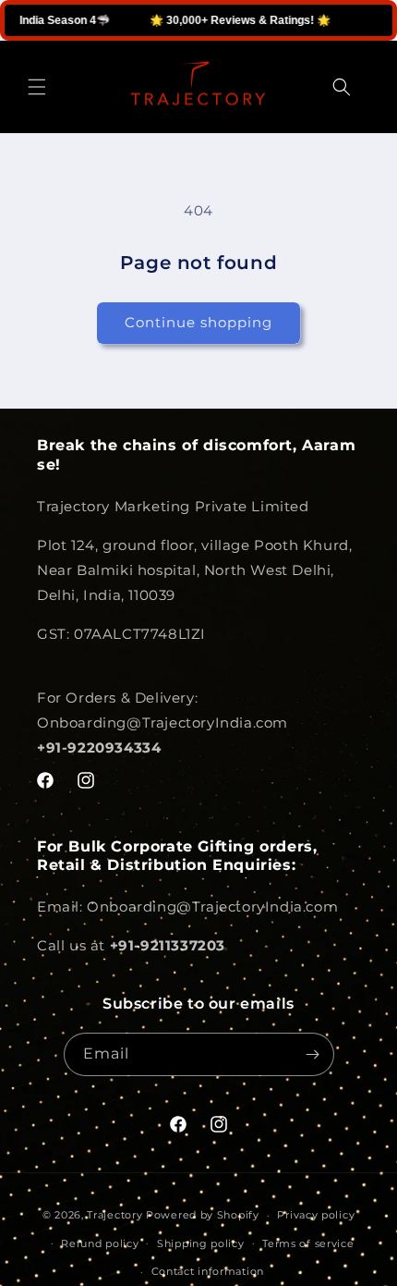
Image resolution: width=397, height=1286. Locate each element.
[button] (37, 87)
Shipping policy (201, 1243)
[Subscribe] (313, 1054)
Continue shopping (198, 322)
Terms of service (308, 1243)
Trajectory (114, 1214)
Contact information (207, 1271)
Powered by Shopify (202, 1214)
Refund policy (99, 1243)
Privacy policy (316, 1214)
